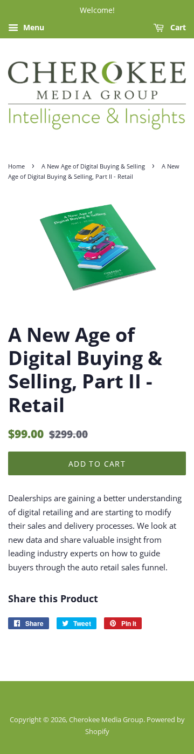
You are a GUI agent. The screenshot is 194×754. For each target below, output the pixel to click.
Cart (177, 27)
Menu (32, 27)
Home (16, 166)
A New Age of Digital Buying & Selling (93, 166)
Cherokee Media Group (106, 719)
